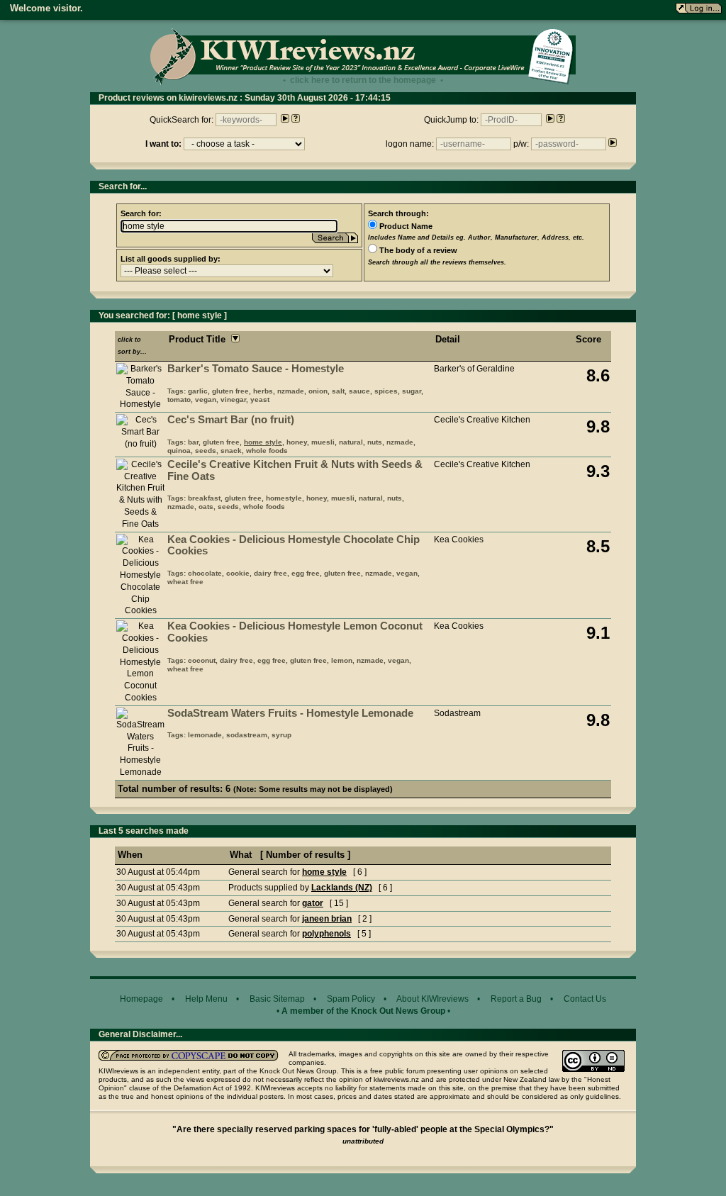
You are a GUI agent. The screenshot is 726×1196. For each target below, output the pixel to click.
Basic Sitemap (277, 999)
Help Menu (206, 999)
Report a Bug (516, 999)
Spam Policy (351, 999)
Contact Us (585, 999)
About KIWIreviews (432, 999)
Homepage (141, 999)
